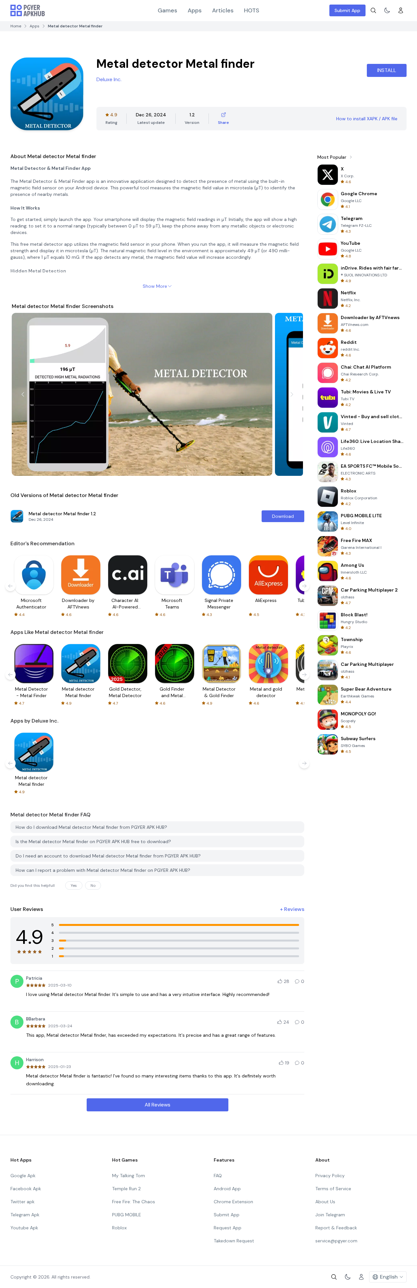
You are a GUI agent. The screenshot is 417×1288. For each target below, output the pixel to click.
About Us (325, 1202)
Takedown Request (234, 1241)
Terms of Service (333, 1189)
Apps (195, 10)
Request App (227, 1228)
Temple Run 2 (126, 1189)
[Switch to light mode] (387, 10)
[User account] (401, 10)
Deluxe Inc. (109, 79)
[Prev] (23, 394)
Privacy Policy (330, 1175)
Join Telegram (330, 1215)
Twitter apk (22, 1202)
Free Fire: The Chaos (133, 1202)
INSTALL (386, 70)
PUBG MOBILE (126, 1215)
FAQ (218, 1175)
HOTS (251, 10)
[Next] (292, 394)
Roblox (119, 1228)
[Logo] (27, 10)
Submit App (347, 10)
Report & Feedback (336, 1228)
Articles (223, 10)
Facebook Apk (25, 1189)
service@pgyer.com (336, 1241)
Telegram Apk (24, 1215)
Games (167, 10)
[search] (373, 10)
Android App (227, 1189)
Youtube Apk (24, 1228)
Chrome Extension (233, 1202)
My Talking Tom (128, 1175)
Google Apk (23, 1175)
